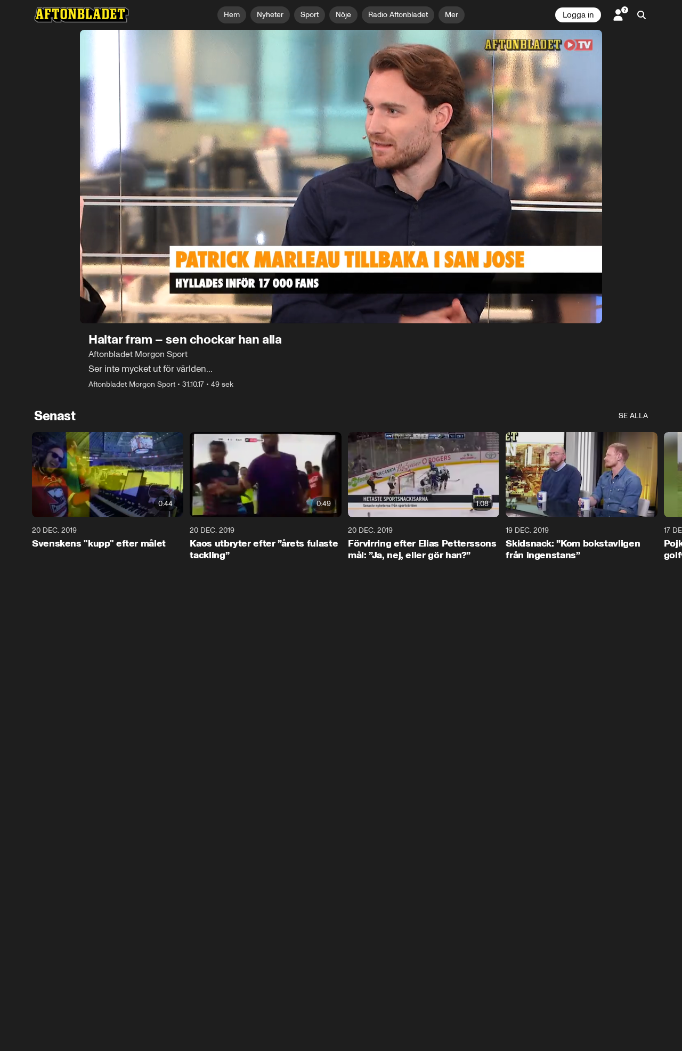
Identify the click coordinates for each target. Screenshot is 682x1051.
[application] (341, 176)
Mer (451, 14)
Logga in (578, 15)
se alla (633, 415)
